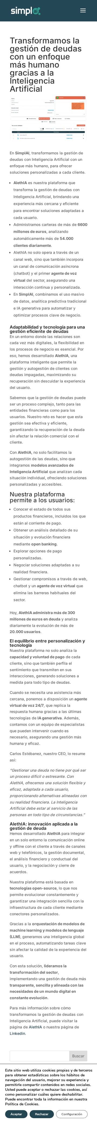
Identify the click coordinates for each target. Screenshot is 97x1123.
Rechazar (41, 1114)
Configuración (71, 1114)
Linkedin (17, 1033)
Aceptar (16, 1114)
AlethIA (35, 1027)
